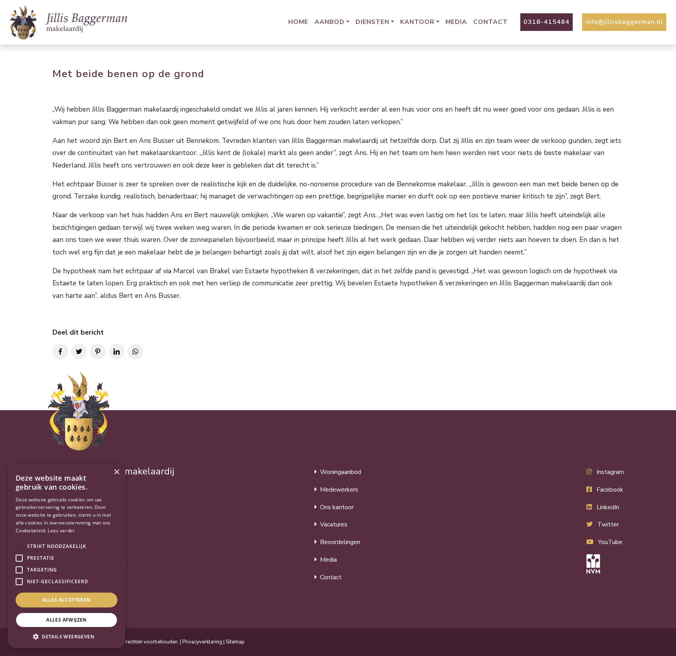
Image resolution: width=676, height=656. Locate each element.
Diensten (372, 22)
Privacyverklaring (202, 641)
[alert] (66, 556)
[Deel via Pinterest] (98, 351)
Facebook (610, 489)
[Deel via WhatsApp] (135, 351)
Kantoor (417, 22)
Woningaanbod (340, 472)
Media (456, 22)
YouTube (610, 542)
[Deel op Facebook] (60, 351)
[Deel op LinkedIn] (116, 351)
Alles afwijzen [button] (66, 619)
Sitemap (235, 641)
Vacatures (333, 524)
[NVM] (605, 564)
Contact (490, 22)
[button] (19, 546)
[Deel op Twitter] (79, 351)
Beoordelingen (340, 542)
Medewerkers (339, 489)
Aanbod (330, 22)
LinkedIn (608, 507)
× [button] (116, 472)
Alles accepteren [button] (66, 600)
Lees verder (61, 530)
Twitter (608, 524)
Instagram (610, 472)
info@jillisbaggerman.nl (624, 22)
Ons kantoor (337, 507)
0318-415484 (546, 22)
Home (298, 22)
